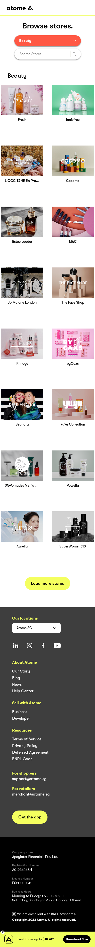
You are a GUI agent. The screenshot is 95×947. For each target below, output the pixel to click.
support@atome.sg (29, 779)
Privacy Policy (24, 745)
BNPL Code (22, 759)
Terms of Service (26, 739)
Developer (21, 718)
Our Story (21, 671)
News (17, 684)
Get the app (29, 817)
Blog (16, 678)
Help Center (23, 691)
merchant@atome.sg (31, 794)
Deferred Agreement (30, 752)
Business (19, 712)
